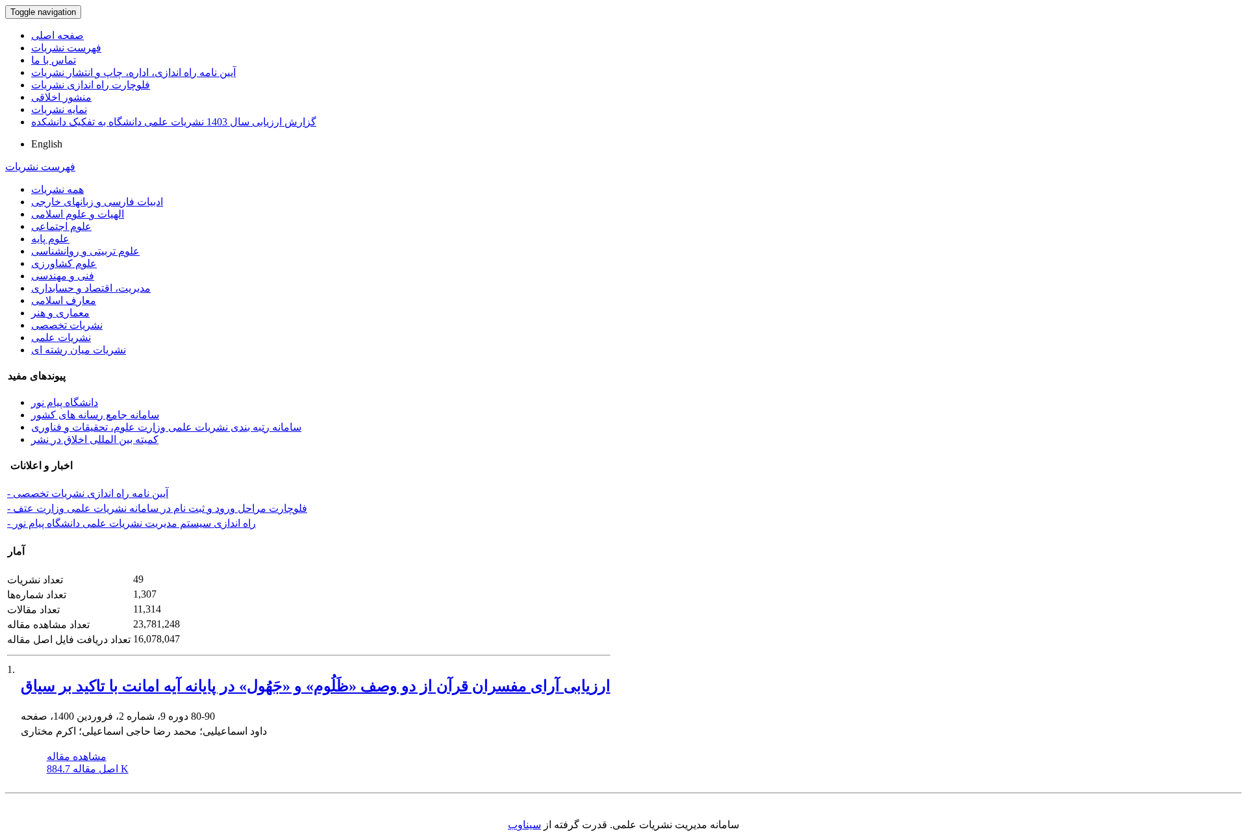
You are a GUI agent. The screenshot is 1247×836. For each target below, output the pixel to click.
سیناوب (524, 824)
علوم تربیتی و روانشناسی (85, 251)
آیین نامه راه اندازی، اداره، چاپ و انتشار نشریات (133, 72)
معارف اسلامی (63, 300)
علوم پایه (50, 238)
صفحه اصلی (57, 35)
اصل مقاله (88, 768)
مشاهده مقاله (77, 756)
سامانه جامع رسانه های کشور (95, 414)
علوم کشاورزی (64, 263)
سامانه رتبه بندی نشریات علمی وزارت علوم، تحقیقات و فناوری (166, 427)
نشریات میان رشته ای (78, 349)
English (46, 143)
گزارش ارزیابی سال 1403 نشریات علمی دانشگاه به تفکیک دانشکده (173, 121)
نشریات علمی (61, 337)
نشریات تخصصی (67, 325)
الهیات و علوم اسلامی (77, 214)
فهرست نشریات (66, 47)
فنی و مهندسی (62, 275)
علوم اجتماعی (61, 226)
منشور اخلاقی (61, 97)
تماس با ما (53, 60)
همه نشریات (57, 189)
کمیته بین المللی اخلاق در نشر (94, 439)
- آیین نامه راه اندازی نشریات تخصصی (87, 493)
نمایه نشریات (59, 109)
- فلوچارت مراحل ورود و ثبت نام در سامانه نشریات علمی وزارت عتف (157, 508)
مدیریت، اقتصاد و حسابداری (91, 288)
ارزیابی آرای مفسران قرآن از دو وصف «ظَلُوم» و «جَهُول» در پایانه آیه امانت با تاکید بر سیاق (316, 686)
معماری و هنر (60, 312)
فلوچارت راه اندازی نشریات (90, 84)
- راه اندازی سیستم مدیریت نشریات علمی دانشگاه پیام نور (131, 523)
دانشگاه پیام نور (64, 402)
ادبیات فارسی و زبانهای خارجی (97, 201)
